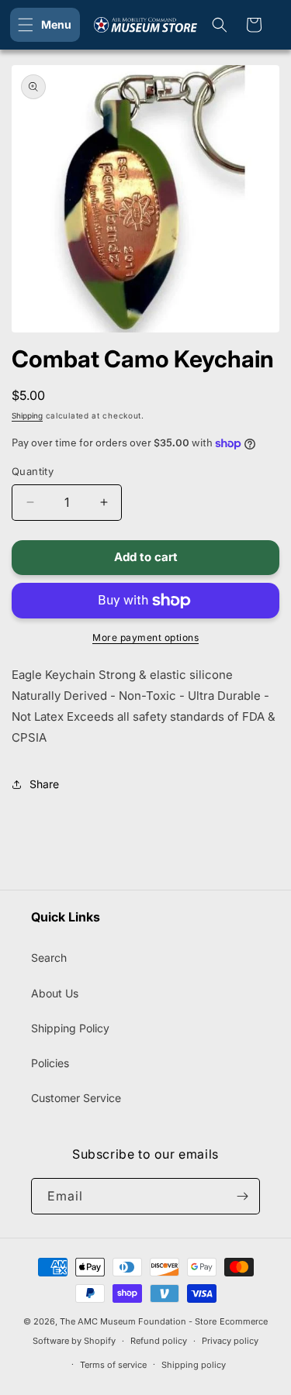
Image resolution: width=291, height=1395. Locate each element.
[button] (45, 25)
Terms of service (113, 1364)
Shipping (27, 415)
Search (49, 957)
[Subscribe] (242, 1196)
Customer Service (76, 1097)
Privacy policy (230, 1340)
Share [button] (44, 783)
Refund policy (158, 1340)
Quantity (33, 471)
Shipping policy (193, 1364)
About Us (54, 993)
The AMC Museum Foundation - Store (138, 1321)
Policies (50, 1063)
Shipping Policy (70, 1028)
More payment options (145, 637)
